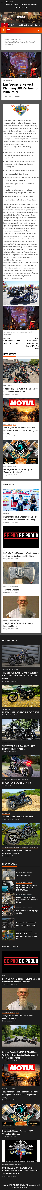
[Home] (4, 30)
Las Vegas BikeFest (25, 332)
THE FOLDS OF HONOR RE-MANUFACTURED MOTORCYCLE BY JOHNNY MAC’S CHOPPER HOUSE (20, 675)
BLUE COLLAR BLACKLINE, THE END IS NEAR (20, 712)
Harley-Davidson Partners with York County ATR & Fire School (32, 343)
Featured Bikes (15, 669)
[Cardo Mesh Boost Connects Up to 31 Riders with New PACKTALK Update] (8, 886)
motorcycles (7, 334)
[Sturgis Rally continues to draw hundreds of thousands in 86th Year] (21, 371)
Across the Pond (21, 7)
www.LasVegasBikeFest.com (13, 276)
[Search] (39, 30)
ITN (6, 97)
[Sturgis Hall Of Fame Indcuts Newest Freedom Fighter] (21, 607)
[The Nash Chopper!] (21, 573)
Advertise (34, 4)
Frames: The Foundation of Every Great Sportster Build (26, 924)
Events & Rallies (7, 80)
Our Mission (26, 4)
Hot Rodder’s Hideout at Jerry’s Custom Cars (11, 340)
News (14, 424)
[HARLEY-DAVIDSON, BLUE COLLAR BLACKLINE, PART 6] (21, 834)
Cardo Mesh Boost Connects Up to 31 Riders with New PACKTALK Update (26, 887)
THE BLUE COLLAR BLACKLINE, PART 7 (18, 816)
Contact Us (16, 4)
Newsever (15, 1188)
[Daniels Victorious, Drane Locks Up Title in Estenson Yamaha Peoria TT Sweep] (21, 500)
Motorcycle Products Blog (11, 586)
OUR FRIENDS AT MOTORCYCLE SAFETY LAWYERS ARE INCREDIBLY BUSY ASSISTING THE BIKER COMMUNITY (20, 1170)
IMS (17, 332)
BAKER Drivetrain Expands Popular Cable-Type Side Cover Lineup (27, 899)
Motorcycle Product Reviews (19, 779)
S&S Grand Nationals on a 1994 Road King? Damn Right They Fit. (27, 936)
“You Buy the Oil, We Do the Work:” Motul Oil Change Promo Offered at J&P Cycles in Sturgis (20, 430)
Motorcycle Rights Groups (9, 1164)
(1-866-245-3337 (17, 278)
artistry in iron (11, 332)
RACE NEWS (6, 513)
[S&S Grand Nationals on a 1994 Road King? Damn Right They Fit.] (8, 935)
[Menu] (8, 30)
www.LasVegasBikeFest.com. (13, 263)
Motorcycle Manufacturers (10, 1049)
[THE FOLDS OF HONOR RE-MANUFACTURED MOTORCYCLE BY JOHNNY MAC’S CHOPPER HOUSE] (21, 656)
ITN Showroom (6, 669)
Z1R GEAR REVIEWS (33, 847)
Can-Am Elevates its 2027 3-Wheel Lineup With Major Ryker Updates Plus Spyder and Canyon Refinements (20, 1055)
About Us (9, 4)
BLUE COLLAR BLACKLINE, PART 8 (16, 782)
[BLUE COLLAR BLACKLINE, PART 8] (21, 766)
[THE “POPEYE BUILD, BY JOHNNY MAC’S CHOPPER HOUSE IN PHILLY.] (21, 729)
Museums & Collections (9, 620)
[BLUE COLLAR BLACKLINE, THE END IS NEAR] (21, 696)
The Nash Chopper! (11, 589)
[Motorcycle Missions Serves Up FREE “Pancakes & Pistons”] (21, 452)
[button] (8, 30)
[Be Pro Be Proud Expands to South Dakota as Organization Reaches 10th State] (21, 537)
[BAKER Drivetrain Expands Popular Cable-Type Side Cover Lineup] (8, 898)
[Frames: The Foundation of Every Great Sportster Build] (8, 923)
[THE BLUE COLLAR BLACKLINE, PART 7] (21, 800)
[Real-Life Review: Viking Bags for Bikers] (8, 910)
